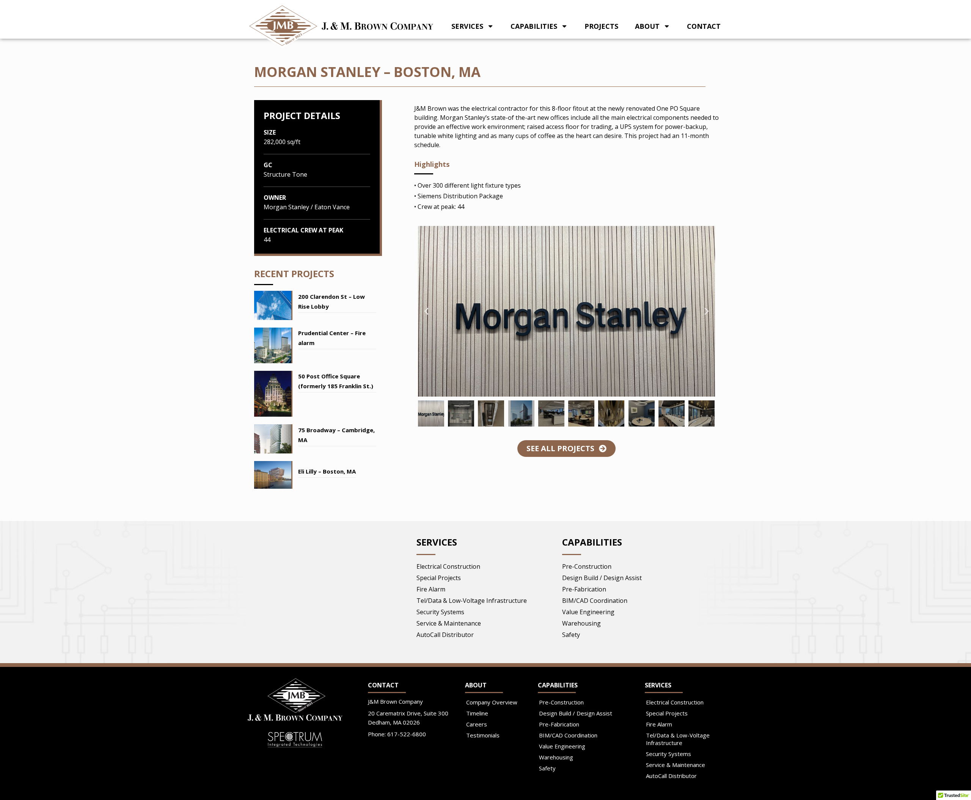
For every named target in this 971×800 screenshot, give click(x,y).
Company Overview (491, 702)
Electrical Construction (448, 566)
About (647, 26)
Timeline (477, 713)
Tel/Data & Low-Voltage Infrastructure (471, 600)
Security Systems (440, 612)
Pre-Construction (586, 566)
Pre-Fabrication (584, 589)
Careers (476, 724)
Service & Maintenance (448, 623)
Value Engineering (588, 612)
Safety (571, 635)
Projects (601, 26)
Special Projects (438, 578)
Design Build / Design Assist (602, 578)
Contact (704, 26)
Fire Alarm (430, 589)
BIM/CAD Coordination (594, 600)
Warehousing (581, 623)
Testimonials (483, 735)
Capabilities (534, 26)
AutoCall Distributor (445, 635)
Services (467, 26)
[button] (426, 311)
